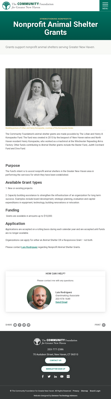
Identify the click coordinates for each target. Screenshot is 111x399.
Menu (105, 8)
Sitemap (84, 391)
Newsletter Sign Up (55, 369)
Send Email (61, 302)
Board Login (95, 391)
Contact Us (55, 360)
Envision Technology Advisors (64, 396)
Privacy (76, 391)
